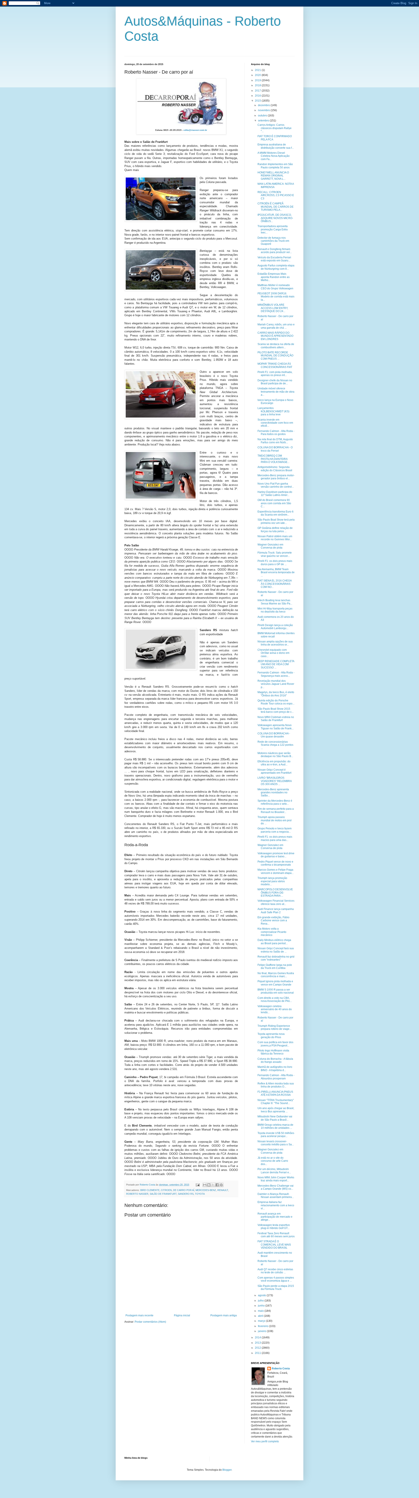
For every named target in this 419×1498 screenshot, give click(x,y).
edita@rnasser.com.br (195, 130)
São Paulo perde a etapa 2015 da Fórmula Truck (276, 1287)
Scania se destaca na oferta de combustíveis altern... (276, 346)
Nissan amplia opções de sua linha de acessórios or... (275, 643)
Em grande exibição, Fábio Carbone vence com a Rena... (273, 920)
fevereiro (263, 1326)
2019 (258, 80)
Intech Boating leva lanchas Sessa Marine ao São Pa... (275, 602)
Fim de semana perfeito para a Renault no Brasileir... (276, 810)
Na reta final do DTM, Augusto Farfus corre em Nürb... (275, 441)
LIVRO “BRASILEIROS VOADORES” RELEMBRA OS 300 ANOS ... (275, 781)
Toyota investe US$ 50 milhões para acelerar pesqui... (276, 1135)
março (262, 1320)
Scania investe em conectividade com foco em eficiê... (275, 423)
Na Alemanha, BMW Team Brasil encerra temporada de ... (276, 572)
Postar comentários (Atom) (150, 1321)
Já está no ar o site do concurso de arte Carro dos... (273, 1161)
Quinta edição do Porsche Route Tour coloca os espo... (276, 702)
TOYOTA (200, 1194)
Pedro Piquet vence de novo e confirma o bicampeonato (275, 863)
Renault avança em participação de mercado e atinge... (275, 1217)
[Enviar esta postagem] (197, 1184)
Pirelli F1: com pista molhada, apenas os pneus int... (275, 374)
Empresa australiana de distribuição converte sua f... (276, 146)
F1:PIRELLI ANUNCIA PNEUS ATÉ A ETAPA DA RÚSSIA (275, 1093)
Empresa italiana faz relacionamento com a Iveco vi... (276, 1205)
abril (261, 1315)
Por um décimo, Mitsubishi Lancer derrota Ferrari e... (274, 1171)
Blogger (227, 1469)
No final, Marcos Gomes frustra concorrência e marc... (276, 975)
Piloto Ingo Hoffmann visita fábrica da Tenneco (273, 1052)
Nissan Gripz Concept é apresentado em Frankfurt (274, 771)
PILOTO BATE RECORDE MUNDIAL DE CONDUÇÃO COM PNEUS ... (275, 355)
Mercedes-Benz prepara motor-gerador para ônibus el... (276, 477)
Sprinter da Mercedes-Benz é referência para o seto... (275, 802)
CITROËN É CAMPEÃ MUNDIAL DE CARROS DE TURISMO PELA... (276, 206)
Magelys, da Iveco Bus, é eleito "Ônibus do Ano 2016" (276, 694)
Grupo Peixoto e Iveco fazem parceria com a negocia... (275, 830)
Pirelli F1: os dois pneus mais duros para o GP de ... (275, 562)
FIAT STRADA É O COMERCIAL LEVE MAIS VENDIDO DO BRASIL (274, 1244)
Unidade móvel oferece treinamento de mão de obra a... (276, 391)
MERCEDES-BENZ (206, 1190)
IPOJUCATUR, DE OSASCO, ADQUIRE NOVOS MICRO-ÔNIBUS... (275, 218)
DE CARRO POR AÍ (183, 1190)
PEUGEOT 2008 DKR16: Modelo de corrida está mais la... (276, 296)
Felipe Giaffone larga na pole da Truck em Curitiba (275, 966)
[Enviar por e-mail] (205, 1185)
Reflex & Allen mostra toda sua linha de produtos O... (276, 1085)
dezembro (264, 105)
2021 (258, 70)
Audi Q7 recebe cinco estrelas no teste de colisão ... (275, 1271)
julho (261, 1300)
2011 (258, 1353)
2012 (258, 1347)
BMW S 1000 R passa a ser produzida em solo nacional (276, 991)
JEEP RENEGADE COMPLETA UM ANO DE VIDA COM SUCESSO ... (276, 664)
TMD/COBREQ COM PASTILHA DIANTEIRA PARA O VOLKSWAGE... (273, 459)
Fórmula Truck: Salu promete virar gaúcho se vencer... (275, 554)
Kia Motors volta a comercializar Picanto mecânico (272, 932)
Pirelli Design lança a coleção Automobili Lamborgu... (275, 627)
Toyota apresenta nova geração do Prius (271, 1035)
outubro (263, 115)
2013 (258, 1342)
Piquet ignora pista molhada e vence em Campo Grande (275, 983)
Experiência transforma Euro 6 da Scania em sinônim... (276, 513)
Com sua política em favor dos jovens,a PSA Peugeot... (275, 1044)
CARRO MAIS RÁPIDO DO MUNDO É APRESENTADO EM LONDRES (275, 336)
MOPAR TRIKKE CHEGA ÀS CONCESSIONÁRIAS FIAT (275, 365)
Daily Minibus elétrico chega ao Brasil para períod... (274, 942)
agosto (262, 1295)
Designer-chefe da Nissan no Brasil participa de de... (275, 382)
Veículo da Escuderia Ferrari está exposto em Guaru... (274, 259)
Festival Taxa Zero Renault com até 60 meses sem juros (276, 1235)
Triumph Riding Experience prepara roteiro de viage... (274, 1027)
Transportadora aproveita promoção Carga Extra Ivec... (273, 229)
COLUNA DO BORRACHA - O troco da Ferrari (275, 449)
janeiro (262, 1331)
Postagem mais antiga (223, 1315)
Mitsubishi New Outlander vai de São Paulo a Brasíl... (275, 1118)
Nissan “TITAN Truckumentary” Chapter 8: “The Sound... (276, 1102)
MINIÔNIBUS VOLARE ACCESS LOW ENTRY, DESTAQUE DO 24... (273, 308)
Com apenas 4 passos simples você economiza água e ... (276, 1279)
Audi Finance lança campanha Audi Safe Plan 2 (276, 911)
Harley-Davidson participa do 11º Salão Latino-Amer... (275, 493)
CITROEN (166, 1190)
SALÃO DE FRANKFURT (163, 1194)
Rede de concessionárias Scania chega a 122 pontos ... (275, 745)
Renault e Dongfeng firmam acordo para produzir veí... (275, 251)
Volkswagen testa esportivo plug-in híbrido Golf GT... (274, 1227)
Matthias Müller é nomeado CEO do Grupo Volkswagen (275, 287)
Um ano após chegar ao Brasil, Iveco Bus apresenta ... (276, 1110)
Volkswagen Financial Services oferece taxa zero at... (276, 902)
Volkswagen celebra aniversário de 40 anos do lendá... (275, 1009)
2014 (258, 1337)
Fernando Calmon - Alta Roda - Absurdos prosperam (276, 1077)
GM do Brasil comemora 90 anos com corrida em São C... (274, 503)
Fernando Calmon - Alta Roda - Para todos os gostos (276, 433)
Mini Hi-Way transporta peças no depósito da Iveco (275, 610)
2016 (258, 95)
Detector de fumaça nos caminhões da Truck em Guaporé (273, 241)
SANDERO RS (186, 1194)
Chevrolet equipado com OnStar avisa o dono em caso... (273, 653)
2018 (258, 85)
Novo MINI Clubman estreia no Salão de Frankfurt (276, 719)
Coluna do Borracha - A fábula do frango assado (275, 1060)
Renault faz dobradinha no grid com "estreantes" (276, 958)
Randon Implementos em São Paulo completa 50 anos (275, 166)
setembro (264, 120)
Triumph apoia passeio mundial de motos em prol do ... (275, 820)
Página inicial (182, 1315)
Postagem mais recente (139, 1315)
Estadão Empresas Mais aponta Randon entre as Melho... (274, 277)
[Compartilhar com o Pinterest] (221, 1185)
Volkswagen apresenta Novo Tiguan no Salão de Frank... (276, 727)
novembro (264, 110)
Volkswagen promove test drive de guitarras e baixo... (276, 855)
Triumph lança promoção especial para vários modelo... (272, 881)
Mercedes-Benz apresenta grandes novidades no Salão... (273, 792)
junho (261, 1305)
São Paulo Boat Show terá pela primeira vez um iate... (276, 521)
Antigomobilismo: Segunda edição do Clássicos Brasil (275, 469)
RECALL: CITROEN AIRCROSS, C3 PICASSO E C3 (276, 195)
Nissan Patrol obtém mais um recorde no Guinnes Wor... (275, 538)
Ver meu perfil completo (265, 1441)
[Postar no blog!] (209, 1185)
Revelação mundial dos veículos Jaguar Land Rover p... (276, 684)
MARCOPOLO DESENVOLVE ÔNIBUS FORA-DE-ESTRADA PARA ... (275, 892)
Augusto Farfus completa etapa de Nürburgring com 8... (276, 267)
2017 (258, 90)
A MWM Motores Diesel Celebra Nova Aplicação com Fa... (274, 156)
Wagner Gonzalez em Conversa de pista (270, 546)
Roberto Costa (281, 1368)
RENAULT (222, 1190)
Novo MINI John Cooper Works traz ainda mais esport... (276, 1179)
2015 (258, 100)
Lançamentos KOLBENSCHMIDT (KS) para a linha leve (273, 411)
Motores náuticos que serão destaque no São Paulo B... (275, 755)
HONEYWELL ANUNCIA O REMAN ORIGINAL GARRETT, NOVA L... (273, 175)
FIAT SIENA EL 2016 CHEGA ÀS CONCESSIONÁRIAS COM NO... (275, 583)
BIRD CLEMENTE (150, 1190)
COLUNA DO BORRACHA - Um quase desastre (274, 735)
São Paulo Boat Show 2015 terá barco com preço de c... (276, 710)
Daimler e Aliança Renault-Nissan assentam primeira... (276, 1196)
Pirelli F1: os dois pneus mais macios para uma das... (275, 838)
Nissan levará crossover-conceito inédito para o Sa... (276, 1143)
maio (261, 1310)
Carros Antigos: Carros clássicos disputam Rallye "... (275, 128)
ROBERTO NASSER (137, 1194)
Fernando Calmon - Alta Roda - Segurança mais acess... (276, 674)
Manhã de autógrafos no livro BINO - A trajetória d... (275, 1068)
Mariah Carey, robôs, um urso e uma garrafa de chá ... (276, 326)
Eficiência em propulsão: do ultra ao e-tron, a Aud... (274, 763)
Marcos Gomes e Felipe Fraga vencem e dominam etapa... (276, 871)
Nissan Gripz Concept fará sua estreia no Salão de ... (276, 950)
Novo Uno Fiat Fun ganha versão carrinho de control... (276, 485)
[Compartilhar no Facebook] (217, 1185)
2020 (258, 75)
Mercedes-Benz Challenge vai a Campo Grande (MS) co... (276, 1187)
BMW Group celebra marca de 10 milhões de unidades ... (275, 1126)
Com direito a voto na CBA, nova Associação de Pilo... (275, 999)
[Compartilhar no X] (213, 1185)
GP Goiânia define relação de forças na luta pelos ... (275, 529)
